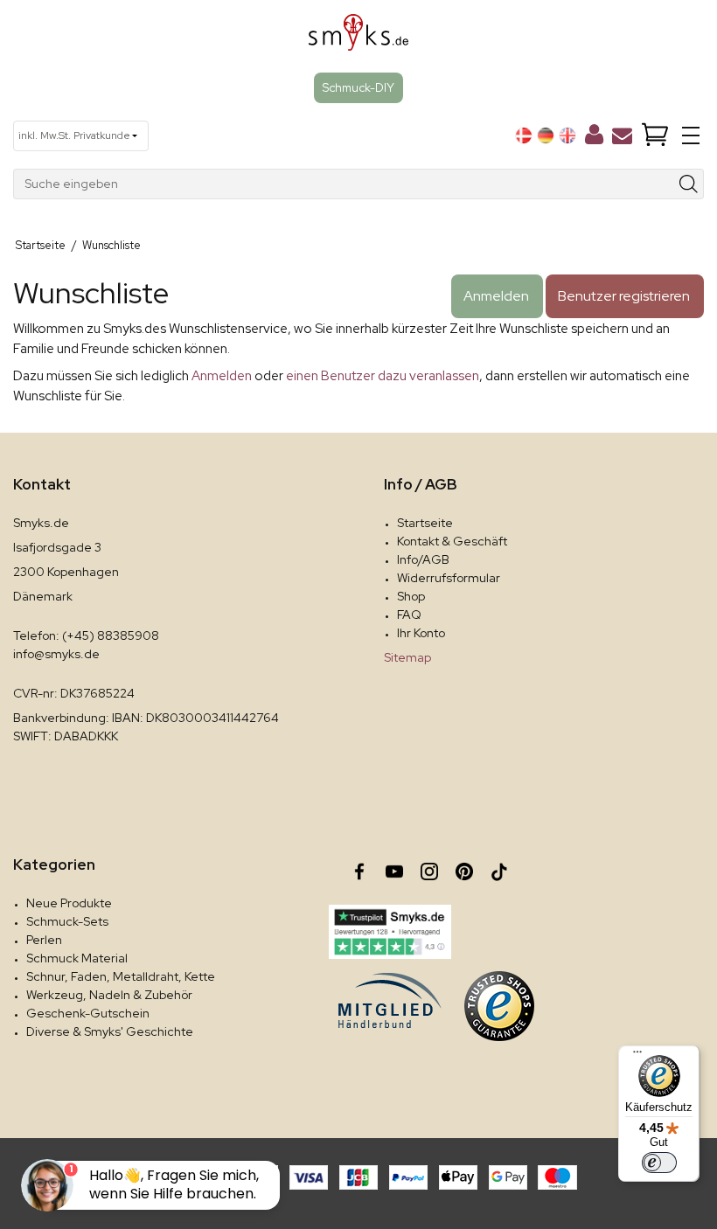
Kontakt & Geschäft (452, 541)
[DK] (524, 135)
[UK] (567, 135)
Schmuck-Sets (67, 921)
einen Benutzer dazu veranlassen (382, 376)
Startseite (425, 523)
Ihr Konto (421, 633)
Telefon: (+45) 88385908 (86, 635)
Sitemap (407, 657)
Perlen (44, 940)
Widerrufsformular (448, 578)
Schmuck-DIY (358, 87)
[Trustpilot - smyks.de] (389, 932)
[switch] (659, 1162)
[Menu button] (691, 135)
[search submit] (689, 184)
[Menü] (637, 1055)
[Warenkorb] (655, 136)
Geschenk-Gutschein (88, 1013)
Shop (411, 596)
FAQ (409, 614)
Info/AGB (423, 559)
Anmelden (221, 376)
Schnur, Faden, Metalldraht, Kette (120, 976)
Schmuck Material (77, 958)
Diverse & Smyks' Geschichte (109, 1031)
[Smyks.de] (359, 39)
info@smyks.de (56, 654)
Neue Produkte (69, 903)
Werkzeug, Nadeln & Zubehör (109, 995)
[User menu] (594, 138)
